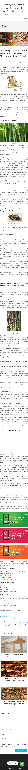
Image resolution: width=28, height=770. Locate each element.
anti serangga (5, 609)
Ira (3, 61)
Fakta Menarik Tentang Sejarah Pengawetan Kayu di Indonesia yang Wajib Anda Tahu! (14, 680)
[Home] (1, 28)
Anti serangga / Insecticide (9, 62)
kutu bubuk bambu (13, 609)
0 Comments (23, 62)
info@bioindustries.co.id (10, 579)
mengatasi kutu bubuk (15, 241)
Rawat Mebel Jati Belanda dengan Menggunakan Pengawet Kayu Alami (14, 655)
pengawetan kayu (17, 610)
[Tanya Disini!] (22, 764)
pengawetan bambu (7, 610)
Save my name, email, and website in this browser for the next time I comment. (13, 745)
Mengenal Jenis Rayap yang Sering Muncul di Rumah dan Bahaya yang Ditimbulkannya (14, 703)
